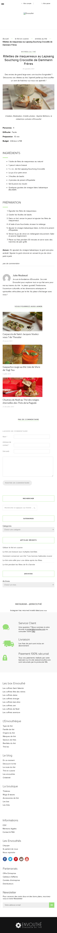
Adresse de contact (7, 443)
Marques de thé (9, 736)
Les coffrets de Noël (11, 709)
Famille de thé (8, 729)
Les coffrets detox (10, 695)
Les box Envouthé (14, 683)
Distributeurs (8, 884)
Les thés (6, 805)
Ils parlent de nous (10, 849)
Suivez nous (43, 610)
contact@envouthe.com (35, 629)
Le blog (7, 755)
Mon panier (46, 3)
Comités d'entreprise (11, 880)
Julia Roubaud (20, 275)
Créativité (6, 778)
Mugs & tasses (9, 795)
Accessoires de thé (11, 798)
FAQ (33, 631)
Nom (5, 437)
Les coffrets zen (9, 706)
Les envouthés (9, 774)
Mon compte (27, 3)
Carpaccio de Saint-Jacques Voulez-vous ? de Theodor (21, 336)
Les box (6, 802)
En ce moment (9, 760)
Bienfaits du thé (9, 743)
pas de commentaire (11, 264)
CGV (4, 825)
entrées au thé (41, 39)
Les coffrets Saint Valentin (13, 688)
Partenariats (10, 868)
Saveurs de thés (9, 740)
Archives (6, 581)
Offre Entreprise (9, 873)
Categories (7, 526)
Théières (6, 791)
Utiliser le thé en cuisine (13, 548)
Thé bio (6, 747)
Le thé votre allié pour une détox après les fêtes (22, 560)
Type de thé (8, 726)
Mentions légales (10, 829)
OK (52, 905)
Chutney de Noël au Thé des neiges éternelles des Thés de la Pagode (21, 401)
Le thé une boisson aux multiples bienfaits (20, 552)
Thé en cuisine (9, 771)
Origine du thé (9, 733)
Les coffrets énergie (11, 699)
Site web (6, 451)
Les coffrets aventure (11, 712)
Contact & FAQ (9, 832)
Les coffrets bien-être (11, 702)
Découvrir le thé (9, 764)
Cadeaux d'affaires (10, 877)
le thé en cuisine (22, 39)
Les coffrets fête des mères (14, 692)
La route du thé (9, 767)
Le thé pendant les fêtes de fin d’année (19, 565)
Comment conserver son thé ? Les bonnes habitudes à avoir (27, 556)
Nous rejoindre (9, 852)
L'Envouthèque (12, 721)
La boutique (10, 786)
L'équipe (6, 846)
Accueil (6, 39)
